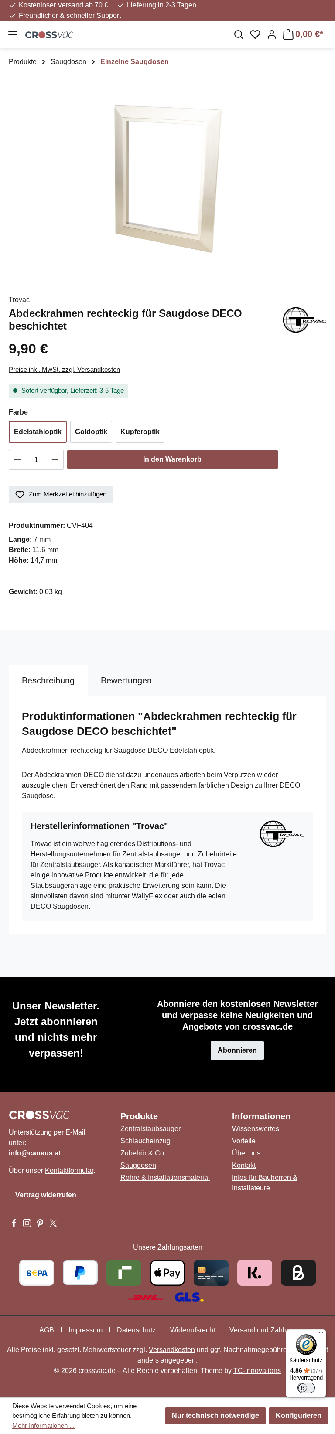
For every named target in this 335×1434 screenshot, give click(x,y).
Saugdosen (138, 1165)
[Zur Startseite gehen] (123, 34)
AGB (46, 1330)
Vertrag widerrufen (45, 1195)
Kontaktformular (69, 1170)
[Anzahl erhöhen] (55, 460)
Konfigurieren (298, 1415)
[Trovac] (304, 319)
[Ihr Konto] (271, 34)
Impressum (85, 1330)
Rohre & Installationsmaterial (165, 1177)
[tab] (48, 680)
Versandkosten (172, 1349)
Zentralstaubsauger (150, 1128)
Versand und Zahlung (262, 1330)
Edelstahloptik (38, 431)
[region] (167, 176)
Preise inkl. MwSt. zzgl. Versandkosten (64, 369)
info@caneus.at (35, 1153)
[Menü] (12, 34)
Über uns (246, 1153)
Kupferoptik (140, 431)
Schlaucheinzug (145, 1141)
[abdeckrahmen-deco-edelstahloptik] (167, 176)
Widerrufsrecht (192, 1330)
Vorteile (244, 1141)
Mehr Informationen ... (43, 1425)
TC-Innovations (257, 1370)
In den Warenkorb (172, 459)
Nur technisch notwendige (215, 1415)
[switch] (306, 1388)
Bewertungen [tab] (126, 680)
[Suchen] (238, 34)
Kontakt (244, 1165)
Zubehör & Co (142, 1153)
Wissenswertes (255, 1128)
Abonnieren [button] (237, 1050)
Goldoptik (91, 431)
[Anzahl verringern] (17, 460)
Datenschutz (136, 1330)
